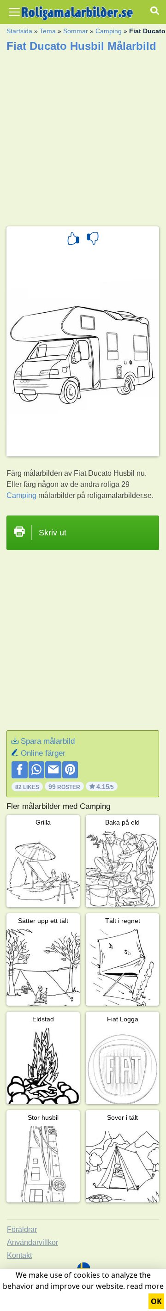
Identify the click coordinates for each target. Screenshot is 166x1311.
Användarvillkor (32, 1242)
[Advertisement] (83, 136)
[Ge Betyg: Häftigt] (73, 240)
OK (156, 1301)
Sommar (75, 31)
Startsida (19, 31)
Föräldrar (22, 1229)
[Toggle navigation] (14, 12)
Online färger (43, 753)
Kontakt (19, 1255)
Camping (108, 31)
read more (145, 1286)
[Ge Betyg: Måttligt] (92, 240)
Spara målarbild (48, 741)
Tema (48, 31)
